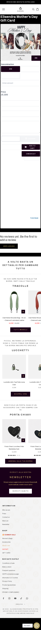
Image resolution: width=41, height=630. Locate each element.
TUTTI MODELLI (20, 329)
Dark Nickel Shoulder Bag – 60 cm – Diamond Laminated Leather (14, 319)
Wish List (5, 521)
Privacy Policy (7, 581)
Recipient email (6, 109)
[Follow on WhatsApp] (27, 598)
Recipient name (6, 99)
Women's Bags (7, 538)
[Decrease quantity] (3, 147)
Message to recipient (8, 119)
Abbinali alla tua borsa (20, 461)
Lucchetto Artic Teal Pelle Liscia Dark (14, 383)
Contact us (6, 517)
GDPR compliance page (10, 574)
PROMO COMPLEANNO (10, 592)
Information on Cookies (10, 578)
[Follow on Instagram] (9, 598)
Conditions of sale (8, 563)
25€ (10, 69)
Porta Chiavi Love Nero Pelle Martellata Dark (14, 448)
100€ (10, 76)
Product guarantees (9, 585)
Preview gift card (32, 158)
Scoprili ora (20, 394)
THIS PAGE (34, 218)
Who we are (6, 510)
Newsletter (5, 524)
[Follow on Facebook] (3, 598)
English (19, 604)
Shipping (5, 588)
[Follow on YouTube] (15, 598)
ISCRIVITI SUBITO (20, 491)
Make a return (6, 567)
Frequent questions (8, 570)
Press (4, 513)
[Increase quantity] (18, 147)
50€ (30, 69)
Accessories (6, 542)
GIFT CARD (6, 553)
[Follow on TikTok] (21, 598)
